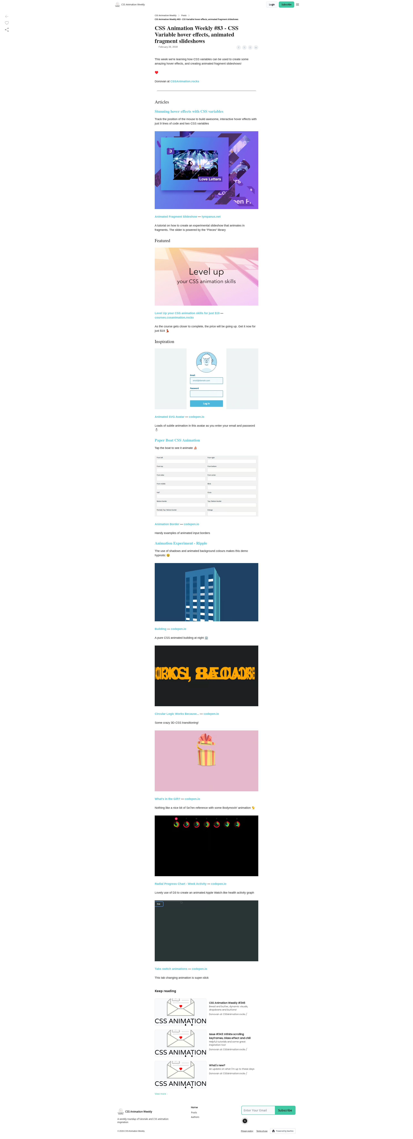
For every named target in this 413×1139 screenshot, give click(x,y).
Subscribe (287, 4)
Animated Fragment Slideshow (176, 216)
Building (160, 629)
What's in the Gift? (167, 798)
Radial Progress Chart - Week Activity (180, 883)
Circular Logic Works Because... (177, 713)
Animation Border (167, 524)
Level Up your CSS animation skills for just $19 (187, 313)
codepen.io (196, 416)
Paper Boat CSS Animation (177, 440)
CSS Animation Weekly (165, 15)
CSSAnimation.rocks (184, 81)
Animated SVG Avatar (169, 416)
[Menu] (297, 4)
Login (272, 4)
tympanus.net (211, 216)
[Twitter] (244, 1120)
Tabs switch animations (171, 968)
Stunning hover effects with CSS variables (189, 111)
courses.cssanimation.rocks (174, 317)
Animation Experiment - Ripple (181, 543)
